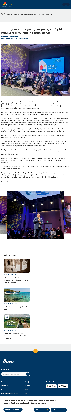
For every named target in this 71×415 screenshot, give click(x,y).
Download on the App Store (63, 386)
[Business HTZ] (7, 4)
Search (64, 4)
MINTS (27, 385)
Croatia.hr (4, 385)
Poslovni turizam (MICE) (9, 393)
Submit (28, 374)
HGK (26, 389)
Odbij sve (39, 410)
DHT (3, 389)
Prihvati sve (56, 410)
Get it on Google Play (51, 386)
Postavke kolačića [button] (12, 410)
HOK (26, 393)
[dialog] (35, 405)
